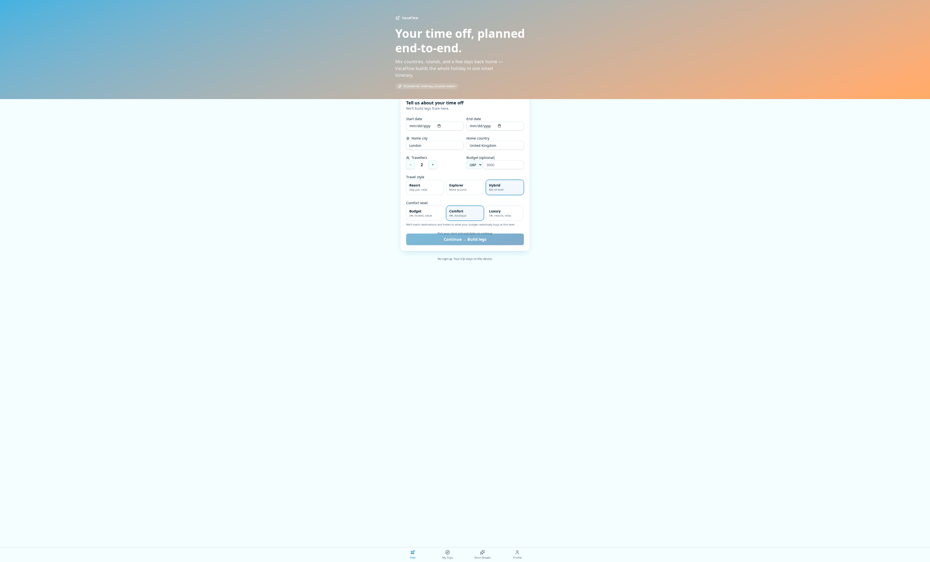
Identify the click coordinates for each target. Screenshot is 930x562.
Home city (419, 138)
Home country (477, 138)
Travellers (419, 157)
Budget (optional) (480, 157)
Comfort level (417, 203)
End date (473, 119)
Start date (414, 119)
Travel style (415, 177)
